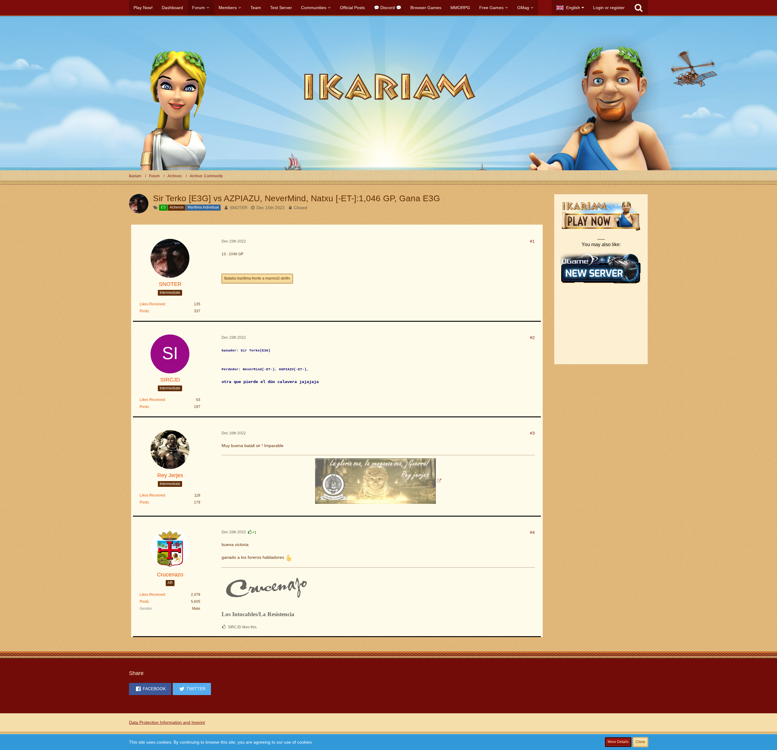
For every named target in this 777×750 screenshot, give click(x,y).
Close (640, 742)
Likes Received (152, 304)
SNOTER (238, 207)
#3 (532, 433)
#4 (532, 532)
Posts (144, 311)
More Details (618, 742)
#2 (532, 337)
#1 (532, 241)
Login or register (609, 7)
